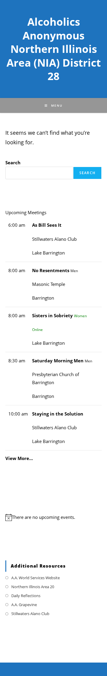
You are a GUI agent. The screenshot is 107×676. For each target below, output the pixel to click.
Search (13, 162)
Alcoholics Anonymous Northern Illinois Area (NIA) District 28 (54, 49)
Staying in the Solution (57, 414)
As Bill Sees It (47, 225)
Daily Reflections (25, 595)
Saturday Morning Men (58, 361)
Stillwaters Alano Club (30, 613)
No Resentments (50, 270)
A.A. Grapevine (24, 604)
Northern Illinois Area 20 (32, 586)
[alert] (53, 517)
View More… (19, 458)
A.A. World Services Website (35, 577)
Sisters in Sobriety (52, 315)
